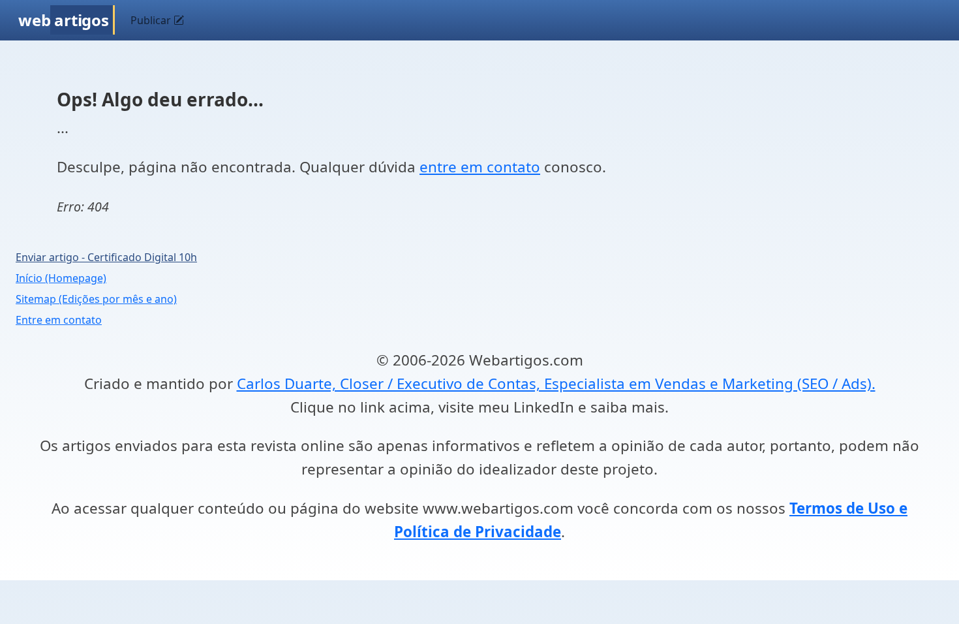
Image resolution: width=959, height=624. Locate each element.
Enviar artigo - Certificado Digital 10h (106, 257)
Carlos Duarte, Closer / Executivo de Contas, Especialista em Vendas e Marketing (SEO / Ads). (556, 383)
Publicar (152, 20)
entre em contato (479, 167)
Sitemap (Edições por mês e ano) (96, 299)
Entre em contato (59, 320)
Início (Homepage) (61, 278)
